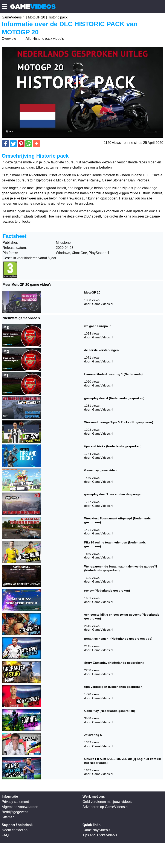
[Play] (82, 92)
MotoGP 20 (36, 17)
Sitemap (8, 817)
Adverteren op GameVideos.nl (105, 807)
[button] (5, 143)
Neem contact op (15, 830)
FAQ (5, 835)
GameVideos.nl (13, 17)
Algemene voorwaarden (20, 807)
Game (33, 6)
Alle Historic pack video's (45, 38)
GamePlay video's (96, 830)
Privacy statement (15, 801)
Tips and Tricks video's (99, 835)
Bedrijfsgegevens (15, 812)
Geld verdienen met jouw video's (107, 801)
